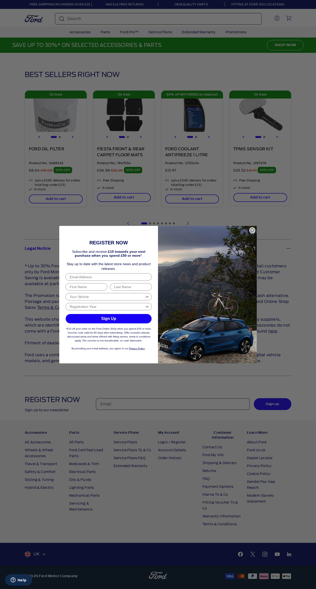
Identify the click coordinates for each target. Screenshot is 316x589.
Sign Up (108, 318)
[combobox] (107, 296)
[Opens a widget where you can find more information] (18, 580)
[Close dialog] (252, 230)
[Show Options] (147, 296)
